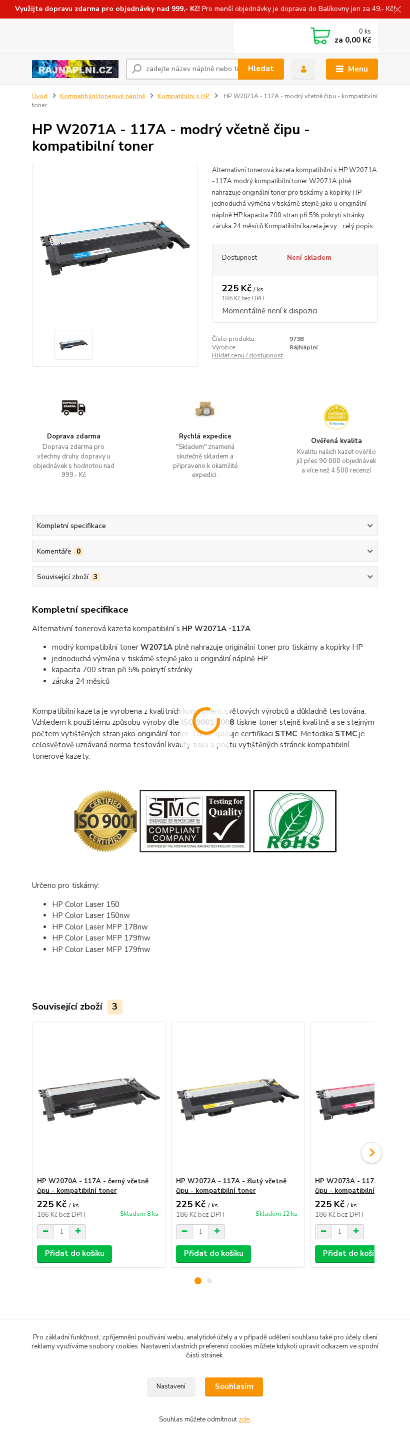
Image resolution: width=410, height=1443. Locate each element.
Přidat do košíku (74, 1253)
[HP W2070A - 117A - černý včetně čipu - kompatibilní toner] (98, 1099)
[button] (198, 1280)
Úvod (40, 96)
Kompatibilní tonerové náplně (102, 96)
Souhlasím (234, 1386)
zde (244, 1419)
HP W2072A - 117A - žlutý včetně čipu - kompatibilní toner (231, 1186)
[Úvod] (75, 69)
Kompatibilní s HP (184, 96)
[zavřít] (398, 10)
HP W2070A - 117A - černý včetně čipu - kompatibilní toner (92, 1186)
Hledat (261, 69)
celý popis (357, 226)
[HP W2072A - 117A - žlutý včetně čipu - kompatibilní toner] (238, 1099)
